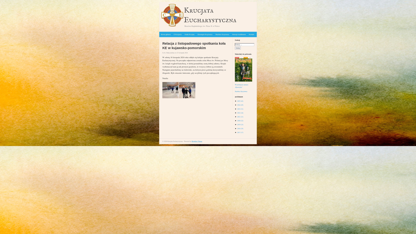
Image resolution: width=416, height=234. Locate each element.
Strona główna (166, 34)
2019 (240, 125)
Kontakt (251, 34)
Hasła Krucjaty (189, 34)
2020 (240, 121)
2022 (240, 113)
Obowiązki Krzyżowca (204, 34)
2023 (240, 109)
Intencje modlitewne (239, 34)
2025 (240, 101)
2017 (240, 132)
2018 (240, 129)
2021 (240, 117)
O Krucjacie (178, 34)
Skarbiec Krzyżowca (222, 34)
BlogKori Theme (197, 141)
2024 (240, 105)
